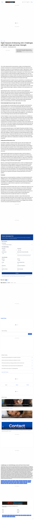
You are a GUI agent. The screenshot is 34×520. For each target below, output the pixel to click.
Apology (6, 480)
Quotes (18, 483)
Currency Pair (3, 248)
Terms (3, 512)
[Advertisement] (17, 12)
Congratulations (25, 480)
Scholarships (25, 483)
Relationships (21, 483)
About (3, 509)
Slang (3, 516)
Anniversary (2, 480)
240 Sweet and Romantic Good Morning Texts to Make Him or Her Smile (15, 416)
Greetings (11, 515)
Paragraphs (2, 483)
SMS (30, 515)
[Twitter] (28, 2)
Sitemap (18, 512)
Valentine (8, 516)
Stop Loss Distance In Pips (20, 262)
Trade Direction (19, 248)
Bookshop (13, 480)
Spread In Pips (4, 265)
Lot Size (3, 262)
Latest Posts (3, 318)
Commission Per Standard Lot (21, 265)
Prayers (12, 483)
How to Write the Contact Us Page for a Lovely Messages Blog (14, 428)
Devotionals (29, 480)
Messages (16, 515)
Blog (11, 480)
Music (21, 515)
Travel (5, 516)
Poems (10, 483)
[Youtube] (27, 2)
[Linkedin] (22, 2)
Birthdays (9, 480)
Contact (18, 509)
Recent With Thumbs (5, 372)
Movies (19, 515)
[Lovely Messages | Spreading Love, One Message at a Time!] (10, 2)
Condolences (20, 480)
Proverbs (15, 483)
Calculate (17, 273)
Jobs (14, 515)
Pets (5, 483)
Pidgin (7, 483)
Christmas (17, 480)
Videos (11, 516)
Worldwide (13, 516)
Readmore (11, 408)
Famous (8, 515)
